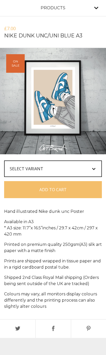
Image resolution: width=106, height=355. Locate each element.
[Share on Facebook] (53, 329)
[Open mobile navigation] (96, 8)
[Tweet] (17, 329)
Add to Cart (53, 189)
